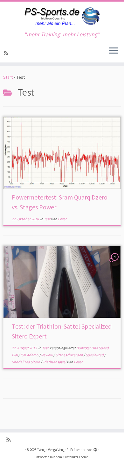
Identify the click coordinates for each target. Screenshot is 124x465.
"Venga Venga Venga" (52, 449)
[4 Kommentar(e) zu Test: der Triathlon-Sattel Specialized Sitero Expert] (115, 262)
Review (47, 354)
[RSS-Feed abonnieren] (7, 53)
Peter (62, 218)
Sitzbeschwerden (69, 354)
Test (47, 218)
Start (8, 77)
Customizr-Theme (75, 457)
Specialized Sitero (26, 362)
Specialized (95, 354)
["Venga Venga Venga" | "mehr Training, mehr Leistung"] (62, 16)
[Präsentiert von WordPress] (95, 448)
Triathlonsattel (55, 362)
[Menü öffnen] (113, 51)
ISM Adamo (29, 354)
